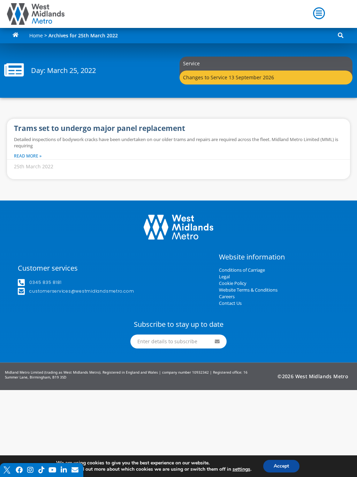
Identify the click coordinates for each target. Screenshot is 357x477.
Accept (281, 466)
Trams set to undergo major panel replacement (99, 128)
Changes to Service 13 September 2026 (228, 77)
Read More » (27, 156)
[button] (340, 35)
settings (241, 469)
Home (36, 35)
